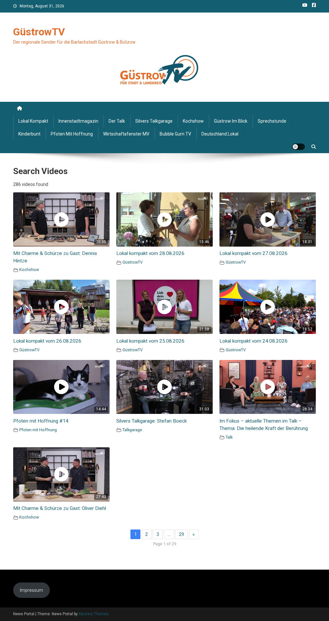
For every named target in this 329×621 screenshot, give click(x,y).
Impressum (31, 590)
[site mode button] (298, 147)
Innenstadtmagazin (78, 121)
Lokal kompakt (33, 121)
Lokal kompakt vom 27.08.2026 (253, 253)
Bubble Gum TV (175, 133)
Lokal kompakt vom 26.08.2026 (47, 341)
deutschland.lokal (219, 133)
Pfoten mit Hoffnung (72, 133)
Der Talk (117, 121)
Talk (229, 437)
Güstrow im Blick (230, 121)
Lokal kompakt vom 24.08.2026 (253, 341)
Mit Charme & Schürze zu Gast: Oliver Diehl (59, 508)
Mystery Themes (94, 614)
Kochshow (193, 121)
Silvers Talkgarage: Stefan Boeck (151, 421)
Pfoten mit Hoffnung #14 (40, 421)
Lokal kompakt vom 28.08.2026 (150, 253)
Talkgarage (132, 429)
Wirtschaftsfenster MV (126, 133)
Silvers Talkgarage (154, 121)
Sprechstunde (272, 121)
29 (181, 534)
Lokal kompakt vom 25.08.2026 (150, 341)
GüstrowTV (39, 32)
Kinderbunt (29, 133)
